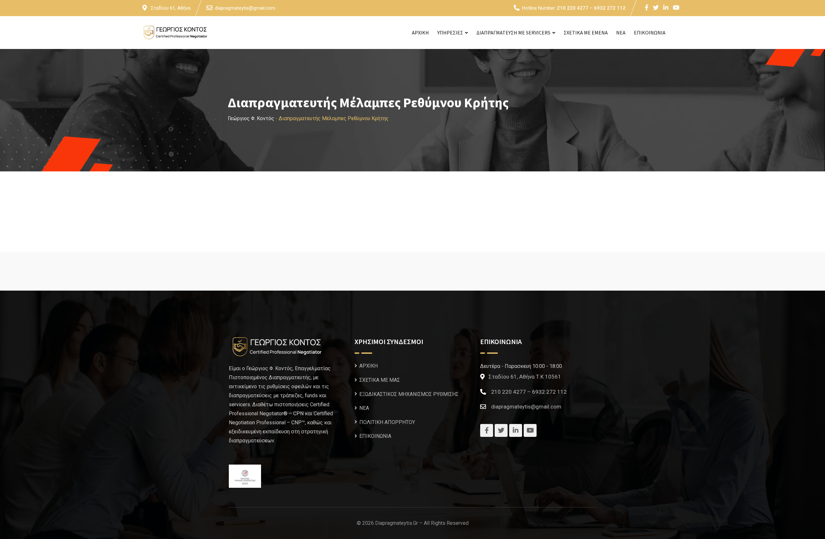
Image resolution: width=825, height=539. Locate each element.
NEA (621, 32)
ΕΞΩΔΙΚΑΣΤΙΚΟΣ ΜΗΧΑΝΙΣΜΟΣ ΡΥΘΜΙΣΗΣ (409, 394)
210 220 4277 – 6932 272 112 (591, 8)
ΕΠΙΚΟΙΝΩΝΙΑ (649, 32)
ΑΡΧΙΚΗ (420, 32)
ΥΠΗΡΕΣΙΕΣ (450, 32)
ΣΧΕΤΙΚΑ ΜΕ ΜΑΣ (379, 380)
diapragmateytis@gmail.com (245, 8)
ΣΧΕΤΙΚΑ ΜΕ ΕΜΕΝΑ (586, 32)
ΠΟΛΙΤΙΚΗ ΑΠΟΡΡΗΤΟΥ (387, 422)
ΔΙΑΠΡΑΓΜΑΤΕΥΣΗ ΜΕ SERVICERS (513, 32)
